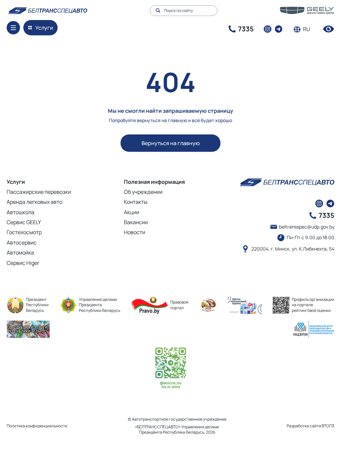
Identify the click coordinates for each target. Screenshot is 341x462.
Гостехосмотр (24, 232)
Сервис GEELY (24, 222)
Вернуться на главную (171, 143)
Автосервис (22, 242)
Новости (134, 232)
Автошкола (20, 212)
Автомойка (20, 252)
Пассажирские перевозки (39, 191)
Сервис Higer (23, 263)
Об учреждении (143, 191)
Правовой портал (179, 305)
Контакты (136, 201)
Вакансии (136, 222)
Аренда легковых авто (34, 201)
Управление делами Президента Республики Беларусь (99, 305)
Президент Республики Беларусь (37, 305)
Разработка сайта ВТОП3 (310, 426)
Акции (131, 212)
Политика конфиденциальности (37, 426)
